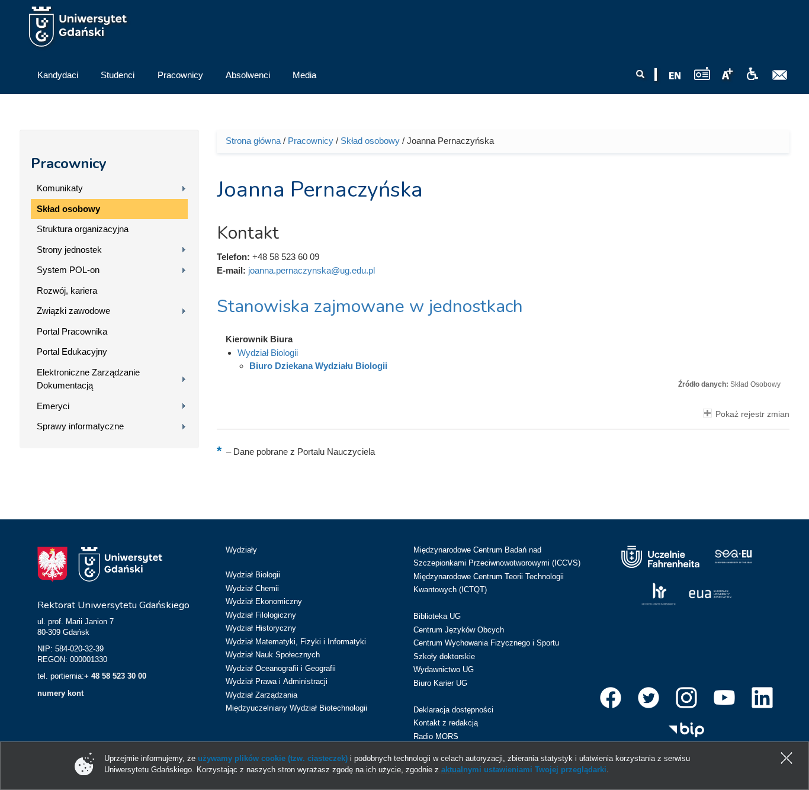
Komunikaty (60, 188)
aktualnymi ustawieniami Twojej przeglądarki (523, 769)
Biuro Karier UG (440, 683)
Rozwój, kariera (67, 290)
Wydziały (241, 549)
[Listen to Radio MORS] (702, 73)
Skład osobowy (68, 209)
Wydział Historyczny (261, 628)
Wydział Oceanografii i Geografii (281, 668)
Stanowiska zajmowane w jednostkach (370, 306)
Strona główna (253, 141)
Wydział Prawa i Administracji (277, 681)
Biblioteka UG (437, 616)
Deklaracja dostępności (453, 709)
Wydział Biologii (267, 353)
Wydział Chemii (252, 588)
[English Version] (675, 75)
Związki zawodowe (73, 311)
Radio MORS (435, 736)
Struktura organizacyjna (83, 229)
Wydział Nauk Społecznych (273, 654)
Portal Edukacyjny (72, 351)
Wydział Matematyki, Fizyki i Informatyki (296, 641)
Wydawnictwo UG (443, 669)
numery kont (60, 693)
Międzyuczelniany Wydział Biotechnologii (296, 708)
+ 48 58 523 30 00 (115, 676)
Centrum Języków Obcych (458, 629)
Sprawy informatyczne (80, 426)
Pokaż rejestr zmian (752, 414)
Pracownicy (69, 163)
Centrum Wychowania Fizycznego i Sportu (486, 642)
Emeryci (53, 406)
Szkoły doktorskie (444, 656)
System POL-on (68, 270)
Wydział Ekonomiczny (264, 601)
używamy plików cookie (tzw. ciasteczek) (273, 758)
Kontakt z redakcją (445, 722)
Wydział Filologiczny (261, 615)
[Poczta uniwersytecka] (780, 75)
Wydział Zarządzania (261, 695)
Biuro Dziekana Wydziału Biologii (318, 366)
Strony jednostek (69, 250)
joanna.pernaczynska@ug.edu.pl (311, 270)
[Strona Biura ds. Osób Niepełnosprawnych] (752, 74)
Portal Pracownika (72, 331)
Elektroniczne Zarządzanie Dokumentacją (88, 379)
